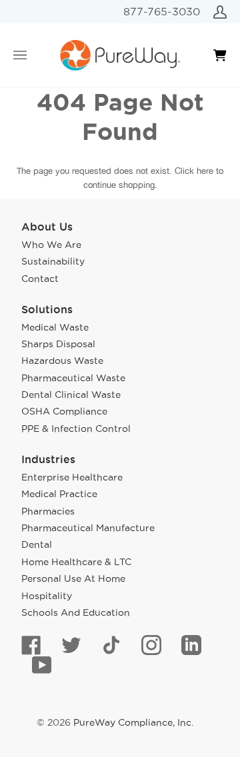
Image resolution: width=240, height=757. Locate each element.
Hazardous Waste (62, 360)
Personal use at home (73, 578)
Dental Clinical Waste (71, 394)
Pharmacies (48, 511)
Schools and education (75, 612)
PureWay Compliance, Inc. (133, 722)
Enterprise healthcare (72, 477)
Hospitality (46, 595)
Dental (36, 544)
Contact (40, 278)
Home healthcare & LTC (76, 561)
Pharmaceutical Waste (73, 378)
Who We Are (51, 244)
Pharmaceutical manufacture (88, 527)
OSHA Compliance (64, 411)
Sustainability (53, 261)
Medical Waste (55, 327)
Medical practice (59, 493)
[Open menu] (33, 55)
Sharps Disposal (58, 344)
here (205, 171)
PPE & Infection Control (76, 428)
